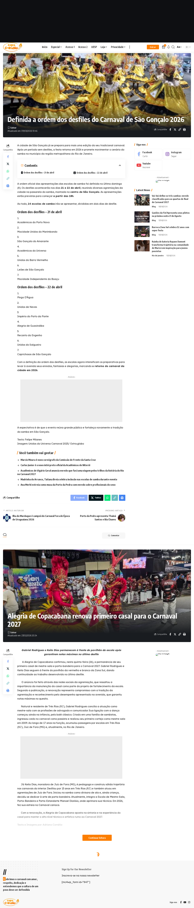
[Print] (184, 129)
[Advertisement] (97, 21)
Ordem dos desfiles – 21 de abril (39, 172)
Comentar (115, 535)
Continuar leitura (97, 837)
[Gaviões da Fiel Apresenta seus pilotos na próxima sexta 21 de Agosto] (142, 217)
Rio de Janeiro (158, 255)
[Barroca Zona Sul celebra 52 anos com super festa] (142, 231)
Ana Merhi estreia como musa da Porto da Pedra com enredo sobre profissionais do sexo (68, 484)
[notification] (168, 47)
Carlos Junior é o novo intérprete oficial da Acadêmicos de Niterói (55, 465)
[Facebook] (148, 154)
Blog (154, 206)
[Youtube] (148, 165)
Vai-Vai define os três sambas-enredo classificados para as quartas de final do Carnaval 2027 (170, 199)
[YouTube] (185, 902)
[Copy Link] (179, 129)
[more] (129, 47)
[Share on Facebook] (170, 129)
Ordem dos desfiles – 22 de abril (92, 172)
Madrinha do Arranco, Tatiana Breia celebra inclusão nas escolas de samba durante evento (69, 479)
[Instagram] (177, 154)
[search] (173, 47)
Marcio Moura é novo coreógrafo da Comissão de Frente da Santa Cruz (58, 459)
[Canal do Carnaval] (13, 47)
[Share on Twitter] (175, 129)
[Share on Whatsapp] (8, 171)
